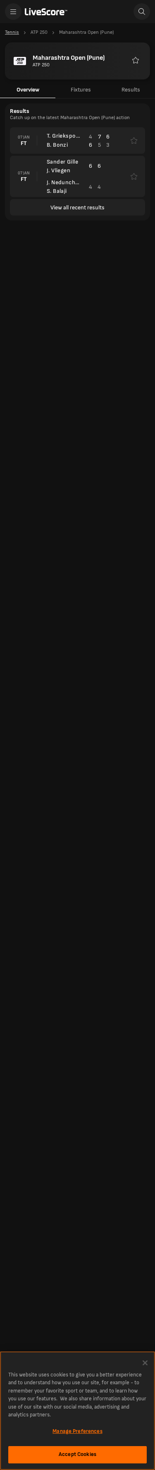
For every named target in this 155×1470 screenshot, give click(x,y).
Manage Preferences (77, 1431)
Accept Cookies (77, 1454)
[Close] (145, 1363)
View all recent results (77, 207)
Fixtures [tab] (81, 89)
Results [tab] (131, 89)
